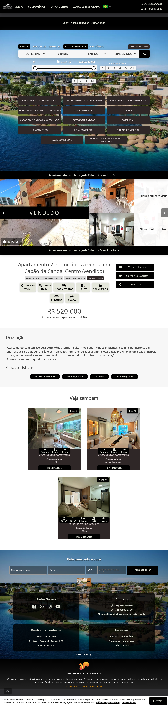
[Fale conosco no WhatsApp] (42, 606)
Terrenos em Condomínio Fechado (106, 140)
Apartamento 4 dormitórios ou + (39, 110)
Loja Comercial (84, 130)
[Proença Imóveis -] (84, 582)
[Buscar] (144, 54)
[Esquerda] (3, 212)
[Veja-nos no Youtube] (57, 606)
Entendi (158, 701)
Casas (128, 110)
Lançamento (40, 130)
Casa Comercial (84, 110)
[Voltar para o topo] (8, 691)
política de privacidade (107, 702)
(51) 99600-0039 (75, 23)
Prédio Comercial (128, 130)
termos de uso (129, 702)
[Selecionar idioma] (107, 6)
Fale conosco (121, 645)
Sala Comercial (62, 139)
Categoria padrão (84, 120)
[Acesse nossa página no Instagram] (50, 606)
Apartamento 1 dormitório (39, 100)
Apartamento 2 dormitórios (84, 100)
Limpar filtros (139, 46)
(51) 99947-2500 (96, 23)
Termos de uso (95, 686)
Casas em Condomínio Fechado (39, 120)
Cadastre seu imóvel (122, 636)
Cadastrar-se (142, 570)
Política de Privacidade (76, 686)
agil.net (96, 673)
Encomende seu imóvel (121, 640)
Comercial (128, 120)
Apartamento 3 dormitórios (128, 100)
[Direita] (164, 212)
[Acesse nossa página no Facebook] (34, 606)
